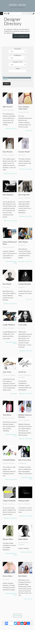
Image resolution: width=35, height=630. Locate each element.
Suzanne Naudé (24, 151)
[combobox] (26, 13)
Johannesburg (9, 261)
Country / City (17, 62)
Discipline (17, 49)
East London (22, 261)
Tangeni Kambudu (9, 500)
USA (31, 299)
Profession (17, 55)
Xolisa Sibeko (23, 539)
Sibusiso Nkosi (8, 539)
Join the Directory (21, 36)
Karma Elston (7, 576)
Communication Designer (23, 543)
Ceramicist (21, 155)
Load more (17, 615)
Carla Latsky (22, 325)
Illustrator (21, 328)
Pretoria (7, 479)
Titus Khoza (7, 415)
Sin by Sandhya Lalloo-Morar (23, 107)
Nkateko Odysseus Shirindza (25, 416)
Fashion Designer (8, 110)
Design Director (23, 112)
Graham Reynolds (24, 284)
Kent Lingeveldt (23, 194)
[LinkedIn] (22, 623)
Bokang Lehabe (23, 500)
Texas (27, 299)
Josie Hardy (7, 372)
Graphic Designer (9, 155)
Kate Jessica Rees (24, 460)
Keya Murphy (7, 151)
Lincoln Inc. (22, 372)
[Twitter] (15, 623)
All (3, 76)
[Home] (17, 5)
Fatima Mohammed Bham (10, 243)
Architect (6, 287)
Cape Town (6, 173)
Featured (6, 78)
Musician (6, 198)
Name (17, 68)
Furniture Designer (9, 375)
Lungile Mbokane (9, 325)
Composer (21, 287)
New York (26, 599)
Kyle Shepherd (8, 194)
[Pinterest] (18, 623)
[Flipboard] (25, 623)
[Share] (28, 623)
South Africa (13, 128)
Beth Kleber (22, 576)
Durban (7, 128)
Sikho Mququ (23, 242)
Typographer (22, 463)
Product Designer (24, 198)
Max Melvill (7, 284)
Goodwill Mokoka (9, 460)
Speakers (5, 79)
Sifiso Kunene (8, 106)
